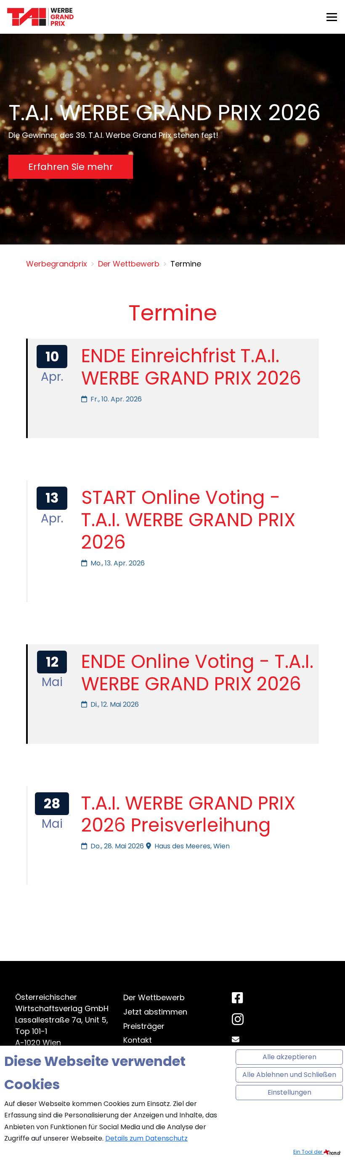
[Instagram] (238, 1021)
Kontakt (137, 1040)
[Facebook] (237, 998)
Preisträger (144, 1026)
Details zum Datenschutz (146, 1138)
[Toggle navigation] (331, 17)
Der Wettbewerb (154, 997)
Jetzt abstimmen (155, 1012)
